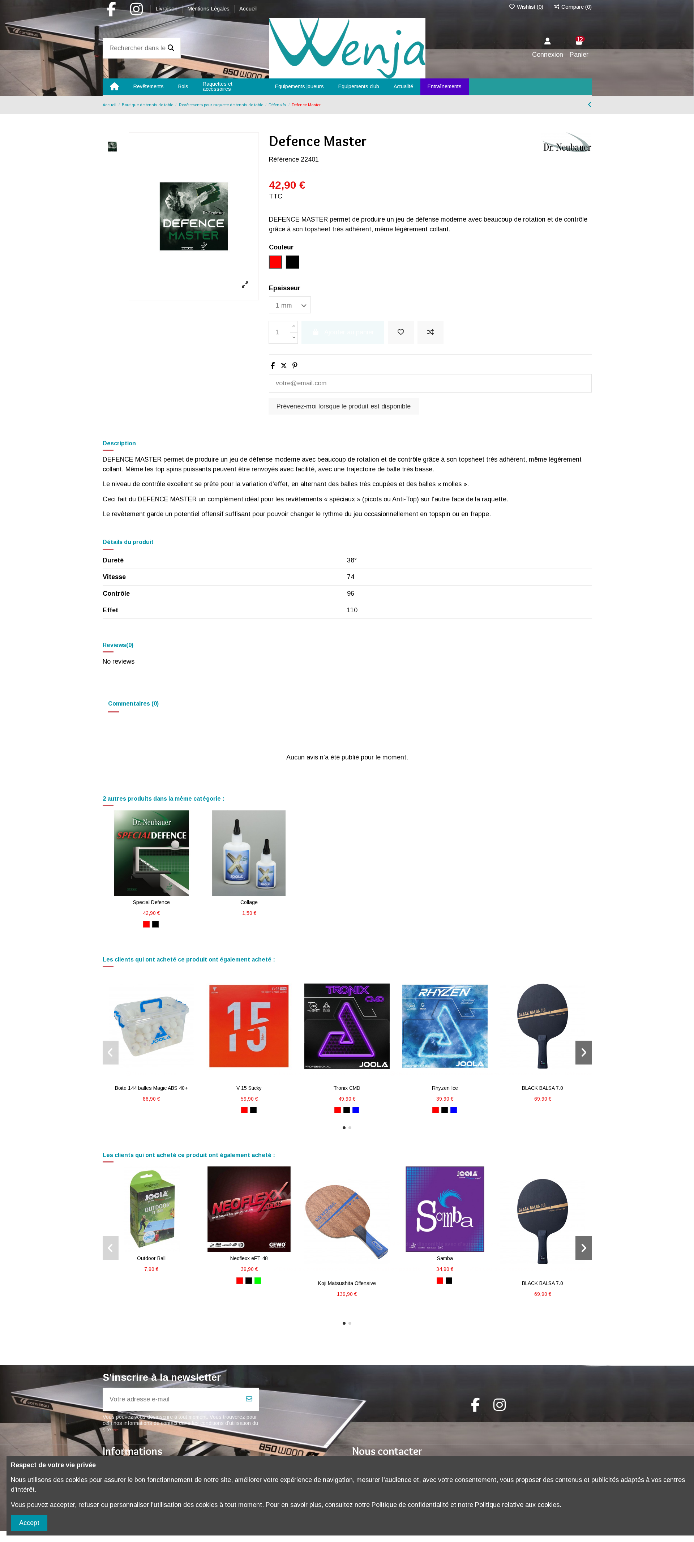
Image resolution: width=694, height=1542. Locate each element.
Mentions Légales (209, 8)
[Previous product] (590, 104)
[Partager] (273, 365)
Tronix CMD (346, 1088)
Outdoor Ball (151, 1258)
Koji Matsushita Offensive (347, 1283)
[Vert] (257, 1280)
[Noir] (155, 924)
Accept (29, 1522)
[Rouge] (146, 924)
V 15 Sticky (249, 1088)
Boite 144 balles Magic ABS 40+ (151, 1088)
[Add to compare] (430, 332)
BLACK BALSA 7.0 (542, 1088)
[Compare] (151, 892)
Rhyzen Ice (445, 1088)
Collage (249, 902)
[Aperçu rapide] (164, 892)
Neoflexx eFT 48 (249, 1258)
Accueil (248, 8)
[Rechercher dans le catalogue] (171, 48)
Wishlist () (530, 7)
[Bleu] (355, 1110)
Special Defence (151, 902)
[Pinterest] (294, 365)
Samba (445, 1258)
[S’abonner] (249, 1399)
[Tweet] (283, 365)
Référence (284, 159)
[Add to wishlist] (401, 332)
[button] (344, 1127)
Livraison (167, 8)
